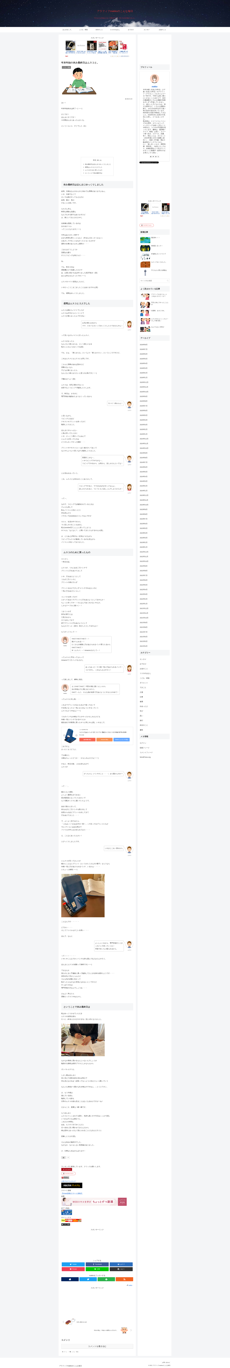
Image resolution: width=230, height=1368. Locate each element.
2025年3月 (144, 425)
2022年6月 (144, 580)
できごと (143, 687)
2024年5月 (144, 472)
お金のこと (144, 669)
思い (141, 716)
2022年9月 (144, 566)
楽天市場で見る (87, 739)
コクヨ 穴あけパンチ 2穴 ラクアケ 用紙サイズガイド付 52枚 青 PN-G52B (102, 732)
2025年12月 (144, 382)
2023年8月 (144, 514)
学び (141, 711)
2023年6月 (144, 523)
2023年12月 (144, 495)
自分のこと (144, 725)
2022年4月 (144, 589)
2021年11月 (144, 613)
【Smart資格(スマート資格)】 (72, 1193)
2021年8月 (144, 627)
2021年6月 (144, 637)
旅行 (141, 720)
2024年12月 (144, 439)
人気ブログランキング (68, 1181)
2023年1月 (144, 547)
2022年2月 (144, 599)
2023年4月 (144, 533)
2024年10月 (144, 448)
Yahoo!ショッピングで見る (121, 739)
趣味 (141, 730)
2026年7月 (144, 349)
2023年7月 (144, 519)
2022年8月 (144, 571)
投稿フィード (145, 748)
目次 (94, 160)
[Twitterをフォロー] (88, 1279)
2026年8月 (144, 345)
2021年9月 (144, 622)
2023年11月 (144, 500)
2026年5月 (144, 359)
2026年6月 (144, 354)
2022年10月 (144, 561)
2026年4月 (144, 363)
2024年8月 (144, 458)
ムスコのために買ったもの (93, 170)
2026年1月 (144, 377)
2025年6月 (144, 410)
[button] (167, 281)
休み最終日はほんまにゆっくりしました (98, 164)
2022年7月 (144, 575)
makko (154, 86)
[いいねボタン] (63, 1157)
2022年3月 (144, 594)
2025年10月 (144, 392)
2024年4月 (144, 476)
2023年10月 (144, 505)
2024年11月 (144, 443)
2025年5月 (144, 415)
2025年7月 (144, 406)
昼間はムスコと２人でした (93, 167)
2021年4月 (144, 646)
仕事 (141, 697)
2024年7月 (144, 462)
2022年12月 (144, 552)
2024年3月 (144, 481)
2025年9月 (144, 396)
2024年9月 (144, 453)
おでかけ (143, 664)
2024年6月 (144, 467)
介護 (141, 692)
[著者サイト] (70, 1279)
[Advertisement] (97, 143)
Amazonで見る (104, 739)
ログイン (143, 743)
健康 (141, 701)
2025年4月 (144, 420)
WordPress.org (145, 757)
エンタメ (143, 659)
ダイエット (144, 683)
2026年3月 (144, 368)
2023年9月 (144, 509)
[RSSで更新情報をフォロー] (124, 1279)
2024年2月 (144, 486)
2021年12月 (144, 608)
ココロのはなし (145, 673)
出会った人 (144, 706)
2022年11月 (144, 556)
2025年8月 (144, 401)
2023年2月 (144, 542)
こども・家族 (66, 1224)
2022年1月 (144, 604)
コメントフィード (146, 752)
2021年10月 (144, 618)
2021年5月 (144, 641)
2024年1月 (144, 491)
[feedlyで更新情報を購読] (106, 1279)
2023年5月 (144, 528)
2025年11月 (144, 387)
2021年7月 (144, 632)
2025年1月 (144, 434)
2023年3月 (144, 538)
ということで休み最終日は (93, 173)
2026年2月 (144, 373)
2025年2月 (144, 429)
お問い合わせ (166, 1362)
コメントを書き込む (97, 1346)
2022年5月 (144, 585)
